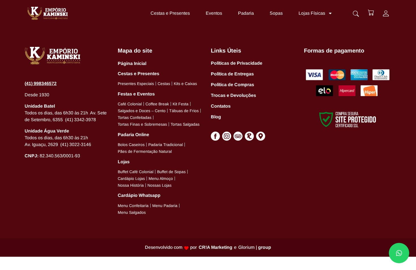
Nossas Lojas (159, 185)
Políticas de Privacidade (236, 63)
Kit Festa (180, 104)
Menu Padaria (164, 205)
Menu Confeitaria (133, 205)
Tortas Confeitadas (134, 117)
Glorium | (254, 247)
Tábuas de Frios (184, 110)
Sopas (276, 13)
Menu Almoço (161, 178)
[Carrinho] (371, 13)
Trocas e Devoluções (233, 95)
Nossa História (131, 185)
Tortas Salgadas (185, 124)
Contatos (221, 106)
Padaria (246, 13)
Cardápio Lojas (131, 178)
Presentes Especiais (136, 83)
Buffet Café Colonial (135, 171)
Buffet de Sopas (171, 171)
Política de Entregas (232, 73)
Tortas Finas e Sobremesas (142, 124)
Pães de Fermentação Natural (145, 151)
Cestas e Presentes (170, 13)
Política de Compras (232, 84)
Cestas (164, 83)
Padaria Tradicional (165, 144)
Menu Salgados (132, 212)
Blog (216, 116)
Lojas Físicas (312, 13)
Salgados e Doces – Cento (142, 110)
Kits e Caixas (185, 83)
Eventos (214, 13)
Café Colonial (130, 104)
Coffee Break (157, 104)
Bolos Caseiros (131, 144)
